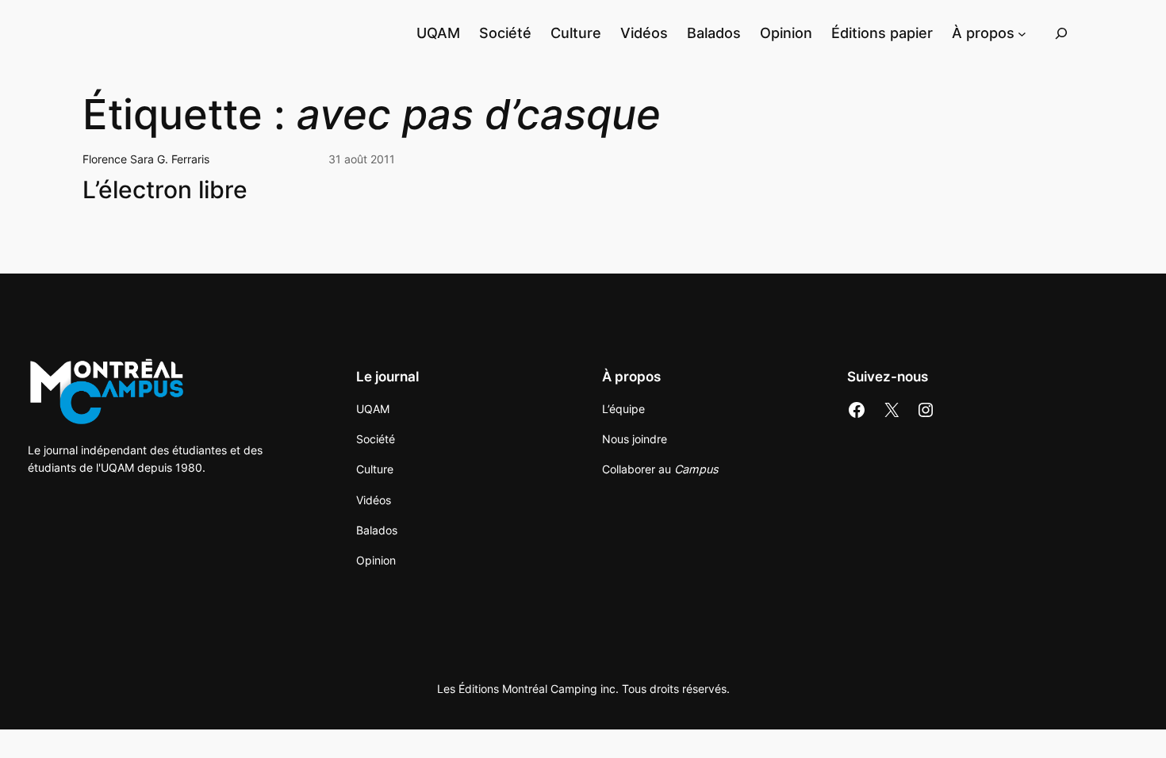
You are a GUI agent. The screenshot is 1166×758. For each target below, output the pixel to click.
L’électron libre (164, 190)
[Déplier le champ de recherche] (1061, 33)
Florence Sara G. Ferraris (145, 159)
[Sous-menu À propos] (1022, 33)
